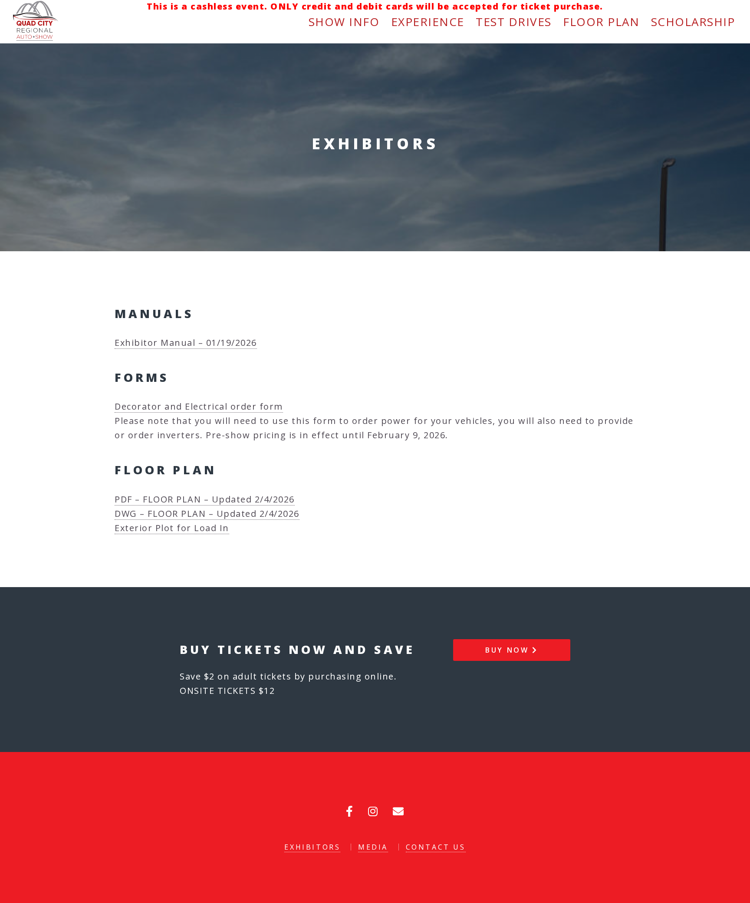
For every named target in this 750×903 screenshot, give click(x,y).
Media (373, 847)
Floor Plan (601, 22)
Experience (427, 22)
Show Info (344, 22)
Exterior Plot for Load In (172, 528)
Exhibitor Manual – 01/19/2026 (186, 342)
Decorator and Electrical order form (199, 406)
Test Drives (514, 22)
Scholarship (693, 22)
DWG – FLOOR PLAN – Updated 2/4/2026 (207, 513)
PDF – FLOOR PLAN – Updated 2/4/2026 (205, 499)
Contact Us (436, 847)
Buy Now (508, 650)
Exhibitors (312, 847)
